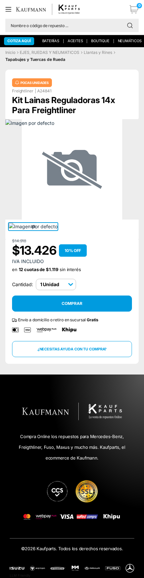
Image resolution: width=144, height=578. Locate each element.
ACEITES (75, 40)
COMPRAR (72, 303)
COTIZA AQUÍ (19, 40)
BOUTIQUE (100, 40)
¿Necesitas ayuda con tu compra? (72, 349)
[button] (10, 9)
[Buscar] (132, 25)
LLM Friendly (20, 575)
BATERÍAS (50, 40)
